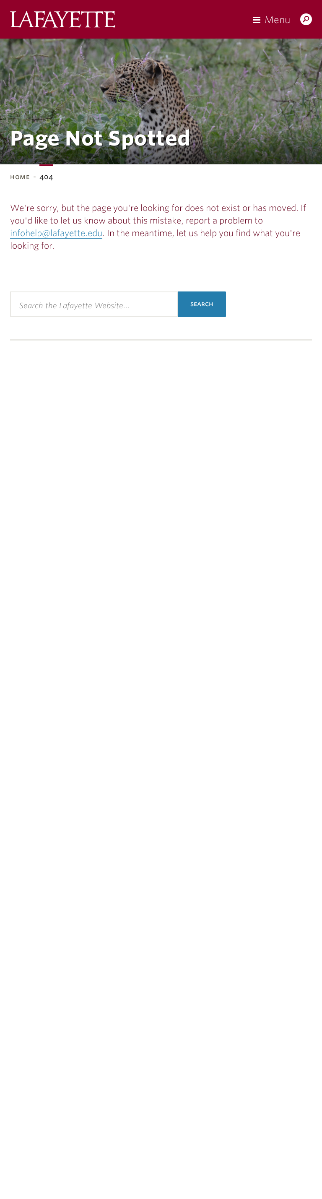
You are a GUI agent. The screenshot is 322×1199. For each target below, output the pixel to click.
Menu (277, 19)
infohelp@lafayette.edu (56, 233)
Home (20, 177)
